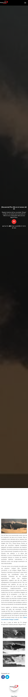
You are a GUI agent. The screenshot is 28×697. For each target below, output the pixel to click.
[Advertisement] (14, 503)
